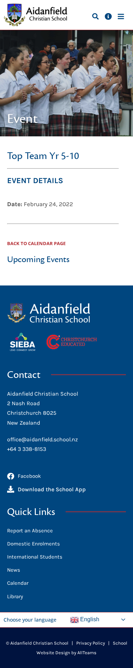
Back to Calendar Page (36, 243)
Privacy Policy (90, 643)
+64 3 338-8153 (26, 449)
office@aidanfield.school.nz (42, 439)
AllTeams (86, 652)
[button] (95, 16)
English (89, 619)
